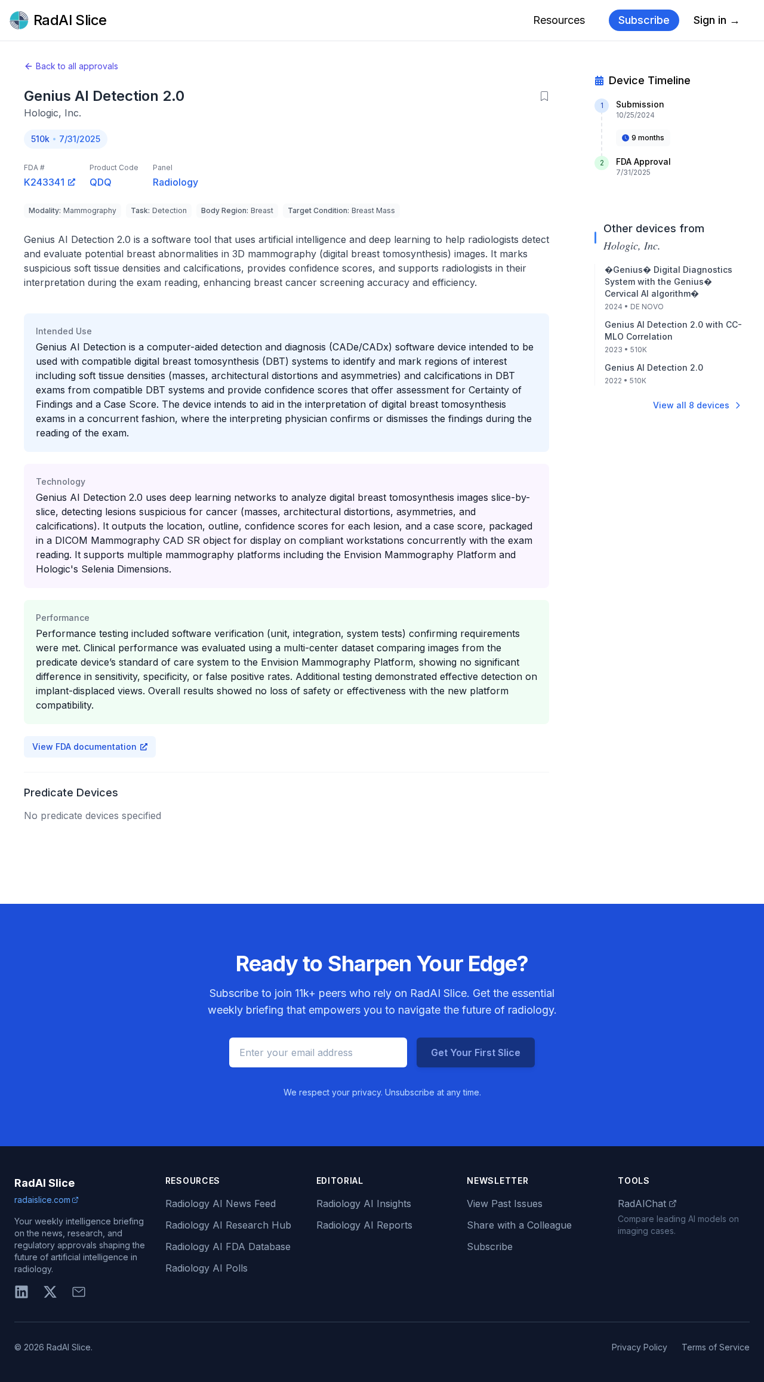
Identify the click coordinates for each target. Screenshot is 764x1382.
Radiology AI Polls (206, 1268)
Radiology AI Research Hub (228, 1225)
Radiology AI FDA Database (228, 1246)
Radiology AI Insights (363, 1203)
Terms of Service (716, 1347)
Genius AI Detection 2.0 (654, 367)
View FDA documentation (84, 746)
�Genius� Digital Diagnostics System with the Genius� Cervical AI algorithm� (668, 281)
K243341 (44, 182)
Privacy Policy (639, 1347)
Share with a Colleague (519, 1225)
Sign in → (717, 20)
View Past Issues (505, 1203)
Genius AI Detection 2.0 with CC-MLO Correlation (673, 330)
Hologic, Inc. (52, 113)
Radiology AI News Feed (220, 1203)
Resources (559, 20)
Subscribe (644, 20)
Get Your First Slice (475, 1052)
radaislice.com (42, 1200)
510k (40, 139)
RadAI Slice (44, 1183)
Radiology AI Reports (364, 1225)
